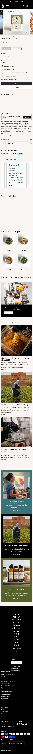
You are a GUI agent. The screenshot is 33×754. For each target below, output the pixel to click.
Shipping (3, 79)
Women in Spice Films (7, 674)
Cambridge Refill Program (8, 681)
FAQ (2, 716)
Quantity (3, 53)
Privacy (3, 709)
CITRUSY (24, 250)
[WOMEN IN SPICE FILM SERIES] (16, 529)
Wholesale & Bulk (6, 694)
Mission (3, 369)
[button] (5, 42)
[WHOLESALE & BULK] (16, 573)
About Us (3, 459)
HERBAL (9, 250)
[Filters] (3, 159)
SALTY (9, 269)
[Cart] (27, 5)
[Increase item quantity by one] (8, 56)
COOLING (24, 269)
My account (4, 687)
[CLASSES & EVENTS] (16, 485)
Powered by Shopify (6, 750)
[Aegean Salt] (16, 102)
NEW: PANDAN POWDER (16, 1)
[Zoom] (26, 32)
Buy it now (16, 87)
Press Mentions (5, 679)
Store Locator (4, 707)
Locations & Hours (6, 705)
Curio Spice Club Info (7, 685)
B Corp (3, 414)
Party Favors (4, 698)
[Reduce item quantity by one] (2, 56)
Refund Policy (5, 714)
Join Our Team (5, 683)
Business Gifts (5, 696)
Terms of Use (4, 711)
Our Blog (3, 676)
